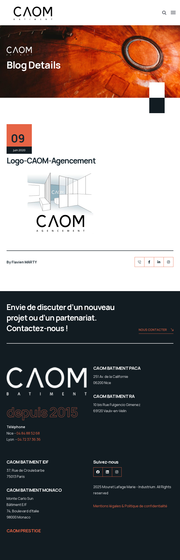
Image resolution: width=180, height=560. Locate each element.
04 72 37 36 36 (29, 439)
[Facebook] (149, 262)
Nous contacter (153, 330)
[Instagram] (168, 262)
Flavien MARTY (24, 262)
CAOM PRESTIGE (24, 531)
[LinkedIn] (159, 262)
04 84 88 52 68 (28, 433)
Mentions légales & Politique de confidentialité (130, 506)
